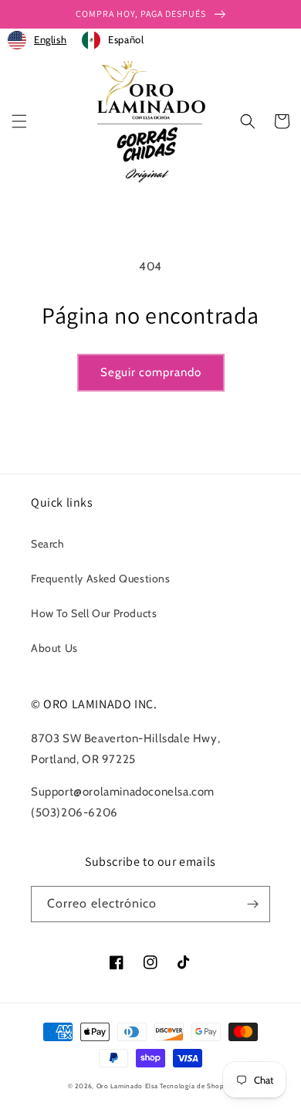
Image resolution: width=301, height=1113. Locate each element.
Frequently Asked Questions (101, 578)
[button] (19, 121)
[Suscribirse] (252, 904)
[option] (112, 40)
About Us (54, 648)
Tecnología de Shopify (196, 1086)
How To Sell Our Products (94, 613)
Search (48, 544)
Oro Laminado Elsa (127, 1086)
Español (126, 39)
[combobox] (37, 40)
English (50, 39)
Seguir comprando (150, 372)
